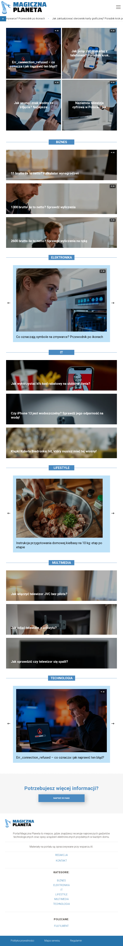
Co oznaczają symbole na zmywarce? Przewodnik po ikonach (59, 337)
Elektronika (61, 257)
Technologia (62, 678)
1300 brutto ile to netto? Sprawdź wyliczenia (43, 207)
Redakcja (61, 855)
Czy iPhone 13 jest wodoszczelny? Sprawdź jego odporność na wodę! (57, 415)
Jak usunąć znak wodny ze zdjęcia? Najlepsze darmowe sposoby (33, 105)
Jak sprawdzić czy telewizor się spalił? (39, 662)
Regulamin (76, 940)
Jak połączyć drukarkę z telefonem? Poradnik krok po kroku (89, 53)
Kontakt (61, 860)
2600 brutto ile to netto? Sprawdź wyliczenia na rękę (49, 241)
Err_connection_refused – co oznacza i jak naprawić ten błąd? (33, 64)
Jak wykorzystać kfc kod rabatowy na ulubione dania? (50, 384)
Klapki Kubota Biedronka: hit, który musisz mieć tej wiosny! (54, 451)
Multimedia (61, 563)
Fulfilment (61, 925)
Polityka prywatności (22, 940)
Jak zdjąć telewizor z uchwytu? (34, 628)
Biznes (61, 142)
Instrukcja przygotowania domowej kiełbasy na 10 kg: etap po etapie (59, 545)
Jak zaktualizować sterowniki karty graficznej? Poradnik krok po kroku (54, 18)
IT (61, 352)
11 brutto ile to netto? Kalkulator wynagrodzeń (45, 173)
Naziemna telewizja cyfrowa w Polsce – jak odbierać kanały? (89, 105)
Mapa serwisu (52, 940)
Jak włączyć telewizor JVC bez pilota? (39, 594)
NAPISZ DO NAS (61, 798)
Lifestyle (62, 468)
